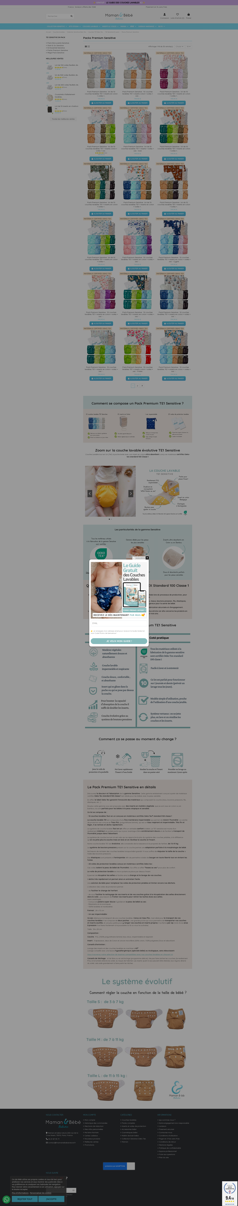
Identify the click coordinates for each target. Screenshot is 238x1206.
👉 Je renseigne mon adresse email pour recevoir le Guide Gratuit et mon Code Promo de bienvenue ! (118, 632)
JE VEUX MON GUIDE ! (119, 641)
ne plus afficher (140, 558)
